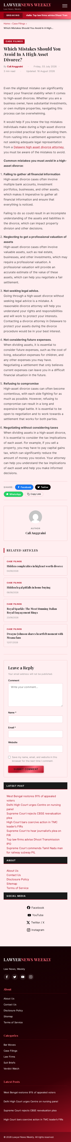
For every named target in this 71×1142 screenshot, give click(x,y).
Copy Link (36, 494)
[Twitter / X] (15, 977)
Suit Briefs (9, 1062)
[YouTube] (23, 977)
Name (12, 712)
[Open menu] (64, 6)
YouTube (38, 915)
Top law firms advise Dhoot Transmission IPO (37, 15)
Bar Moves (10, 1044)
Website (12, 742)
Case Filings (18, 23)
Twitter (44, 487)
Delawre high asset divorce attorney (39, 147)
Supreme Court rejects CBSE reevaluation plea (30, 1110)
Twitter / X (37, 922)
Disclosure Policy (18, 879)
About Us (12, 870)
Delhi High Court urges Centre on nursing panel (31, 1101)
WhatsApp (15, 494)
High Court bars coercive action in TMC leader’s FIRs (33, 1119)
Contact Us (14, 875)
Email (12, 727)
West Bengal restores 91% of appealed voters (30, 1092)
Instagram (37, 930)
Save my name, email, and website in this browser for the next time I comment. (34, 759)
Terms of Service (18, 888)
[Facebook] (7, 977)
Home (7, 23)
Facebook (26, 487)
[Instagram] (31, 977)
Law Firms (9, 1056)
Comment (13, 680)
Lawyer (27, 4)
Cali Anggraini (15, 66)
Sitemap (12, 883)
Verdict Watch (11, 1068)
